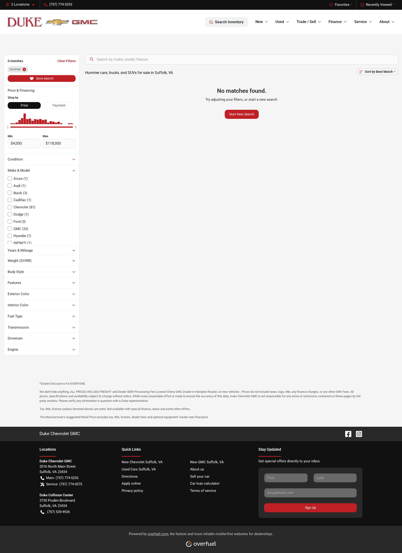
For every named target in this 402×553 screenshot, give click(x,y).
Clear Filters (66, 61)
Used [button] (279, 22)
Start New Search (241, 114)
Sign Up (310, 508)
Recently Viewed (379, 5)
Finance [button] (335, 22)
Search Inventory (229, 22)
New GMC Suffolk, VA (207, 462)
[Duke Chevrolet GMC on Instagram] (357, 433)
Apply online (131, 483)
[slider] (7, 127)
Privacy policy (132, 491)
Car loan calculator (205, 483)
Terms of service (203, 491)
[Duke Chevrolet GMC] (52, 22)
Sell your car (199, 476)
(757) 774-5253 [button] (60, 4)
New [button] (259, 22)
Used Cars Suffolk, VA (139, 469)
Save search (44, 78)
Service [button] (360, 22)
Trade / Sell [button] (306, 22)
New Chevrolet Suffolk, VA (142, 462)
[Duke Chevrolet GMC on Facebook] (346, 433)
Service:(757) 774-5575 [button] (64, 484)
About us (197, 469)
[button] (22, 4)
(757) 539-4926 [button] (58, 512)
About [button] (384, 22)
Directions (130, 476)
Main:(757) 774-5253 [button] (62, 478)
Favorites (342, 5)
